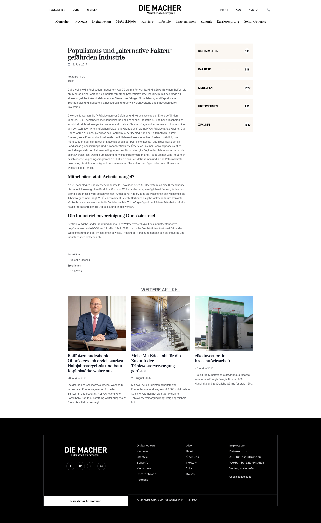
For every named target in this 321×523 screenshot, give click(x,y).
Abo (238, 9)
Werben (92, 9)
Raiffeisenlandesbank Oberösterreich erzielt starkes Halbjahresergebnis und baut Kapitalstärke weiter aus (95, 363)
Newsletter (56, 9)
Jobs (76, 9)
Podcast (81, 22)
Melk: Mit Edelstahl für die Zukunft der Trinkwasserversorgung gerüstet (156, 363)
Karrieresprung (228, 22)
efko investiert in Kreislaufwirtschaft (212, 358)
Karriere (147, 22)
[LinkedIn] (91, 466)
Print (224, 9)
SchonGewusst (255, 22)
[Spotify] (101, 466)
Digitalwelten (101, 22)
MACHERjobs (126, 22)
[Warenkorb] (268, 10)
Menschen (62, 22)
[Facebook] (70, 466)
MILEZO (192, 500)
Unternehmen (186, 22)
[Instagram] (81, 466)
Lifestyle (164, 22)
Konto (253, 9)
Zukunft (206, 22)
